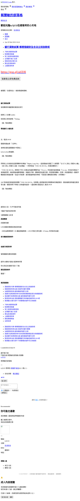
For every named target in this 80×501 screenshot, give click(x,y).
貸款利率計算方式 (11, 61)
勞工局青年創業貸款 (12, 56)
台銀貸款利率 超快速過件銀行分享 (16, 291)
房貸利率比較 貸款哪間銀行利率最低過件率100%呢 (22, 298)
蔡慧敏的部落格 (12, 15)
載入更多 (4, 381)
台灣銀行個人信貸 (11, 59)
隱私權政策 (51, 474)
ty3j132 (3, 357)
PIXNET (25, 474)
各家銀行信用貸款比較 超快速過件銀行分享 (20, 296)
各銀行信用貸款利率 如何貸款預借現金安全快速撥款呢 (24, 294)
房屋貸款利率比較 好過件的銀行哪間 (17, 289)
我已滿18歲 (5, 497)
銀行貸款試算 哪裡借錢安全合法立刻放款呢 (27, 47)
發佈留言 (4, 393)
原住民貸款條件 (10, 63)
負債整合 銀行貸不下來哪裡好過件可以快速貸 (20, 301)
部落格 (7, 36)
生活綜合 (17, 30)
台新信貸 (8, 321)
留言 (17, 368)
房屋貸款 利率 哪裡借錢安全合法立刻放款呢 (20, 287)
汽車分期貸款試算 (11, 52)
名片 (6, 39)
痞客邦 (13, 368)
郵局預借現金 (9, 319)
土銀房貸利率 (9, 66)
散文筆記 (16, 374)
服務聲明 (58, 474)
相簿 (6, 34)
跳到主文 (4, 20)
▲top (2, 377)
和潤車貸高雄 (9, 54)
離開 (11, 497)
